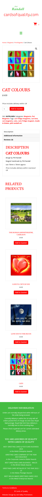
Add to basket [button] (21, 243)
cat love (34, 118)
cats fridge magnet (26, 121)
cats (15, 121)
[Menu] (21, 33)
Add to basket (17, 109)
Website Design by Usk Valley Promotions (17, 495)
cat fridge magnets (22, 118)
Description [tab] (8, 132)
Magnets (10, 43)
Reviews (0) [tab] (8, 140)
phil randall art (16, 123)
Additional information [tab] (13, 136)
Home (4, 43)
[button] (36, 49)
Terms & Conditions (9, 488)
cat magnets (7, 121)
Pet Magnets (19, 43)
